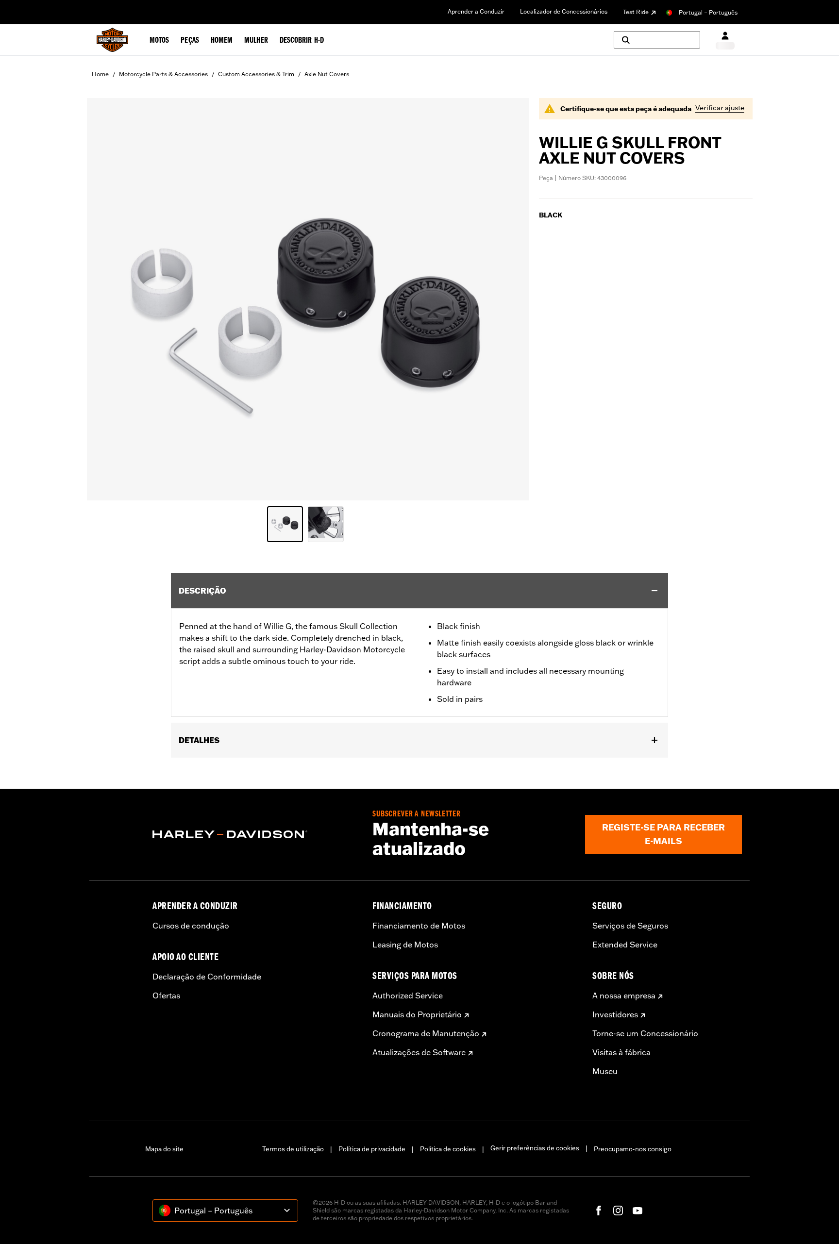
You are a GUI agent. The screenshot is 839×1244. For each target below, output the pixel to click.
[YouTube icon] (637, 1210)
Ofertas (166, 995)
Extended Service (624, 944)
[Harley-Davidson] (255, 834)
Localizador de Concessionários (563, 11)
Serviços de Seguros (630, 925)
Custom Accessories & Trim (256, 74)
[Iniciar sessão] (725, 40)
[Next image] (510, 299)
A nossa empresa (623, 995)
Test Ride (636, 12)
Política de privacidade (371, 1149)
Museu (605, 1071)
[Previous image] (106, 299)
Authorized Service (407, 995)
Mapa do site (164, 1149)
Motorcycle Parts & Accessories (163, 74)
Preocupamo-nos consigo (632, 1149)
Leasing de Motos (405, 944)
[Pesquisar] (657, 40)
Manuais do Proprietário (417, 1014)
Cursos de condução (190, 925)
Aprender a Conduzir (476, 11)
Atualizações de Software (419, 1052)
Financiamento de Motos (418, 925)
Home (100, 74)
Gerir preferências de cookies (534, 1148)
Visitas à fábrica (621, 1052)
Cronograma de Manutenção (425, 1033)
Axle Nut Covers (326, 74)
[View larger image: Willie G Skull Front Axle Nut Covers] (308, 298)
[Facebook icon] (598, 1210)
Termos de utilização (293, 1149)
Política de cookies (448, 1149)
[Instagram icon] (618, 1210)
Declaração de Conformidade (206, 976)
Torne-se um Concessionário (645, 1033)
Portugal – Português (708, 12)
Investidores (615, 1014)
